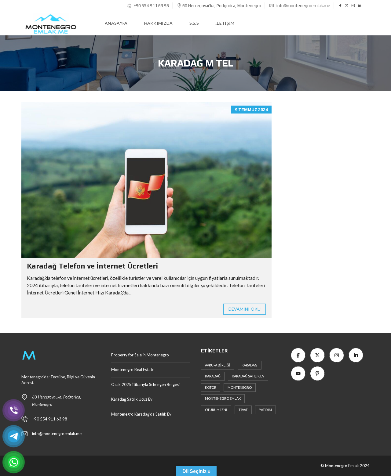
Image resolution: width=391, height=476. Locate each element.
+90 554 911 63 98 (151, 5)
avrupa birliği (217, 365)
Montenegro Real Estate (132, 369)
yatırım (265, 410)
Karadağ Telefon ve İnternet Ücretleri (92, 266)
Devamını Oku (244, 309)
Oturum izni (216, 410)
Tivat (243, 410)
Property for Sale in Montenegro (140, 354)
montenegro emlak (223, 398)
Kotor (210, 387)
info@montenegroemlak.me (303, 5)
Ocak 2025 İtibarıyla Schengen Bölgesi (145, 384)
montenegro (240, 387)
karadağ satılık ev (248, 376)
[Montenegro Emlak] (50, 23)
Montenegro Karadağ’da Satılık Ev (141, 414)
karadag (250, 365)
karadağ (213, 376)
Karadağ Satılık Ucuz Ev (132, 399)
